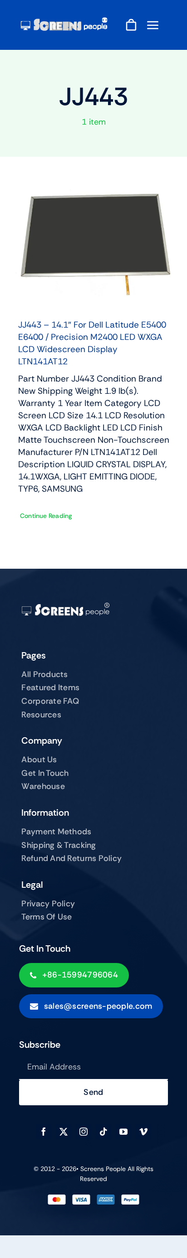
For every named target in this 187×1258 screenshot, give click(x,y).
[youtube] (123, 1131)
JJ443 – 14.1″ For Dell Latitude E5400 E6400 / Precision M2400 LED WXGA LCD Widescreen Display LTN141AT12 (92, 343)
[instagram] (83, 1131)
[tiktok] (103, 1131)
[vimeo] (143, 1131)
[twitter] (63, 1131)
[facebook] (43, 1131)
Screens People (103, 1169)
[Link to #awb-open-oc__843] (153, 25)
